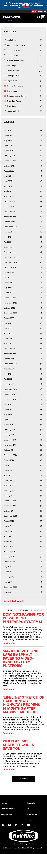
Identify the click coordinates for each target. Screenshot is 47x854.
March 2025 (8, 196)
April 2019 (8, 480)
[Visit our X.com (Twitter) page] (9, 825)
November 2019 (10, 444)
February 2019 (9, 490)
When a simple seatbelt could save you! (18, 744)
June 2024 (8, 231)
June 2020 (8, 409)
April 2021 (8, 379)
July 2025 (7, 176)
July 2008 (7, 592)
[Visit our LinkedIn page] (15, 825)
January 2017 (9, 576)
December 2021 (10, 348)
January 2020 (9, 434)
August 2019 (9, 460)
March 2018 (8, 546)
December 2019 (10, 439)
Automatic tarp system (16, 45)
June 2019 (8, 470)
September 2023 (10, 267)
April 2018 (8, 541)
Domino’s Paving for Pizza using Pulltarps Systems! (23, 617)
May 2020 (8, 414)
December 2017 (10, 561)
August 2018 (9, 521)
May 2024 (8, 236)
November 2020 (10, 389)
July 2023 (7, 277)
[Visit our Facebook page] (3, 825)
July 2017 (7, 566)
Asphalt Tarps (12, 40)
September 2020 (10, 399)
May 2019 (7, 475)
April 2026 (8, 145)
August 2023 (9, 272)
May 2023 (8, 287)
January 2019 (9, 495)
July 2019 (7, 465)
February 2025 (9, 201)
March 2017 (8, 571)
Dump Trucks (12, 55)
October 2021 (9, 358)
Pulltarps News (13, 75)
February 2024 (9, 252)
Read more (8, 642)
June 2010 (8, 581)
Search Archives (12, 601)
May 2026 (8, 140)
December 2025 (10, 160)
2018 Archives (22, 610)
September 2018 (10, 516)
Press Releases (13, 70)
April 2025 (8, 191)
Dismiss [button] (26, 7)
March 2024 (8, 247)
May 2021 (7, 373)
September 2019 (10, 455)
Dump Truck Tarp (14, 50)
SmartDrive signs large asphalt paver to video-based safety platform (20, 658)
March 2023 (8, 292)
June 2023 (8, 282)
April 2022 (8, 338)
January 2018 (9, 556)
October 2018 (9, 510)
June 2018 (8, 531)
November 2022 (10, 302)
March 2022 (8, 343)
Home (10, 610)
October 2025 (9, 165)
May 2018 (7, 536)
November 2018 (10, 505)
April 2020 (8, 419)
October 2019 (9, 450)
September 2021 (10, 363)
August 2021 (9, 368)
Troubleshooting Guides (16, 96)
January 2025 (9, 206)
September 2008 (10, 587)
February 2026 (9, 155)
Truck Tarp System (14, 101)
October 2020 (9, 394)
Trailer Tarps (12, 90)
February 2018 (9, 551)
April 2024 (8, 242)
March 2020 (8, 424)
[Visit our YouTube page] (28, 825)
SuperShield (12, 80)
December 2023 (10, 257)
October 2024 (9, 221)
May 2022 (8, 333)
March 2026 (8, 150)
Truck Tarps (11, 106)
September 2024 (10, 226)
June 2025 (8, 181)
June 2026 (8, 135)
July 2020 (7, 404)
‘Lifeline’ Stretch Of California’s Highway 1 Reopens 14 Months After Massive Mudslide (23, 704)
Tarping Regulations (15, 85)
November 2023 (10, 262)
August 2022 (9, 318)
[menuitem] (13, 803)
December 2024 (10, 211)
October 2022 (9, 307)
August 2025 (9, 171)
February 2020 (9, 429)
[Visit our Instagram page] (22, 825)
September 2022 (10, 313)
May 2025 (8, 186)
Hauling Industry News (16, 60)
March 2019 (8, 485)
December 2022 (10, 297)
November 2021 (10, 353)
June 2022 (8, 328)
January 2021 (9, 384)
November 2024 (10, 216)
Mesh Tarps (11, 65)
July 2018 (7, 526)
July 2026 (7, 130)
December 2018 (10, 500)
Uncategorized (13, 111)
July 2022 (7, 323)
